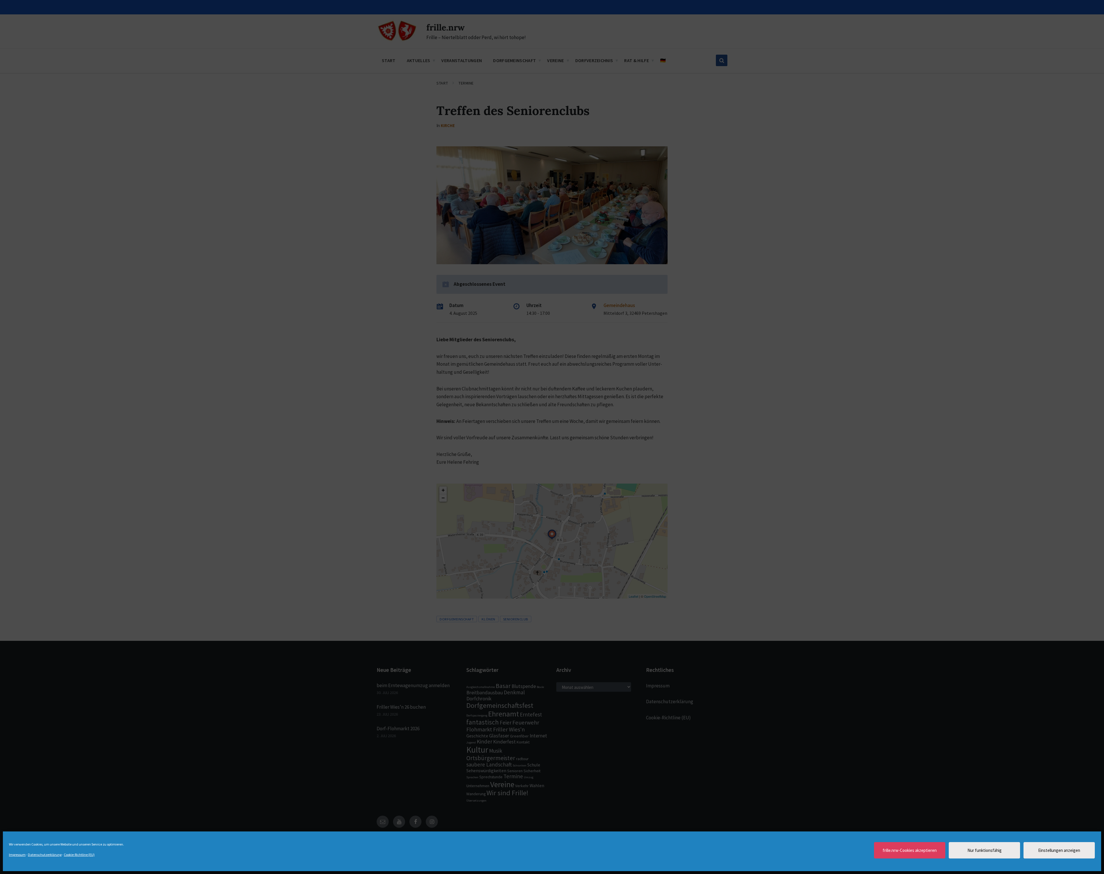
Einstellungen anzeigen (1059, 850)
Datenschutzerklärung (45, 854)
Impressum (17, 854)
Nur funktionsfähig (984, 850)
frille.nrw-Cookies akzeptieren (910, 850)
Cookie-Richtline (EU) (79, 854)
